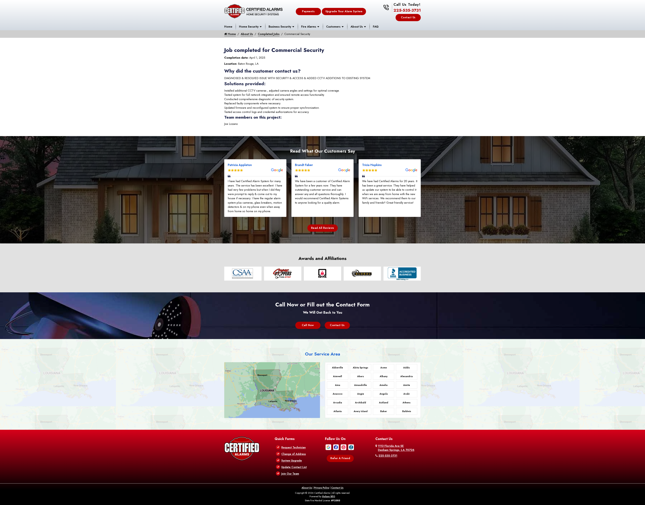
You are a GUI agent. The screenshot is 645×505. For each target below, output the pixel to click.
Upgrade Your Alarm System (344, 11)
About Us (357, 27)
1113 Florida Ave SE (396, 448)
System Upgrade (291, 460)
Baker (383, 411)
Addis (406, 367)
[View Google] (328, 447)
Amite (406, 385)
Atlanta (338, 411)
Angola (384, 393)
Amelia (384, 385)
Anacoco (337, 393)
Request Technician (293, 447)
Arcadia (337, 402)
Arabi (406, 393)
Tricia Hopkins (372, 165)
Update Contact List (294, 467)
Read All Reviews (322, 228)
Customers (333, 27)
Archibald (360, 402)
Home (228, 27)
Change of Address (293, 454)
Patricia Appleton (240, 165)
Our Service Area (322, 354)
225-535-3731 (407, 10)
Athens (407, 402)
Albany (384, 376)
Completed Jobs (269, 34)
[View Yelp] (343, 447)
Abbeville (337, 367)
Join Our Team (290, 474)
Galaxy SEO (328, 496)
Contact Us (408, 17)
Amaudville (360, 385)
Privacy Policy (321, 487)
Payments (308, 11)
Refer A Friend (340, 458)
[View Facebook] (336, 447)
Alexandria (406, 376)
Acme (383, 367)
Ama (337, 385)
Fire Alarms (308, 27)
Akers (360, 376)
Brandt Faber (304, 165)
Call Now (308, 325)
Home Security (249, 27)
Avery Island (361, 411)
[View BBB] (351, 447)
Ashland (383, 402)
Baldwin (406, 411)
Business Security (280, 27)
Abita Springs (360, 367)
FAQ (375, 27)
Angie (360, 393)
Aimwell (337, 376)
